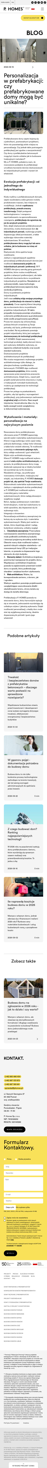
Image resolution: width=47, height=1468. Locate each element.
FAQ (13, 2)
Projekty (7, 1273)
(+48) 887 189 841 (12, 1084)
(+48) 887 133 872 (12, 1080)
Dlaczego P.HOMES (27, 1273)
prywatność (10, 1245)
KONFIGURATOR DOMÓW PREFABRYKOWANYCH (19, 1290)
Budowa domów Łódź (12, 1325)
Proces (15, 1273)
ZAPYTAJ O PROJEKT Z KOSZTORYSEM (17, 1306)
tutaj (12, 1239)
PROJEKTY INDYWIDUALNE (13, 1298)
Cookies (26, 1422)
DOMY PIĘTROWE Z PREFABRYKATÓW (16, 1294)
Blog (33, 1276)
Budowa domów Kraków (13, 1321)
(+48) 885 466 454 (12, 1077)
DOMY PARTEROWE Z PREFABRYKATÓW (17, 1287)
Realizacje (16, 1276)
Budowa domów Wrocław (14, 1329)
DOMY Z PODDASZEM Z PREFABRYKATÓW (18, 1302)
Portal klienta (5, 2)
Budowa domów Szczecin (13, 1333)
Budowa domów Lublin (12, 1341)
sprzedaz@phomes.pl (14, 1088)
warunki (19, 1245)
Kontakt (7, 1278)
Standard (25, 1276)
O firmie (7, 1276)
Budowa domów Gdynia (13, 1318)
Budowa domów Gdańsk (13, 1337)
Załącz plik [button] (10, 1207)
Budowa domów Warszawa (14, 1314)
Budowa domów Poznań (13, 1310)
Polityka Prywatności (11, 1422)
